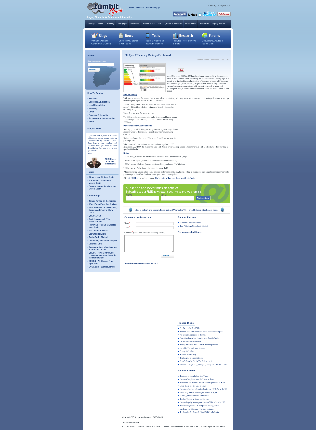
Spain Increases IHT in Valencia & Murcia (99, 220)
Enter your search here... (97, 61)
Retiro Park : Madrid (98, 237)
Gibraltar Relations (97, 234)
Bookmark (140, 7)
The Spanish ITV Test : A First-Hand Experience (199, 345)
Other (91, 112)
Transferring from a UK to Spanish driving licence (199, 405)
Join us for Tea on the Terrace (102, 201)
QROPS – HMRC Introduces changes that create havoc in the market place (102, 255)
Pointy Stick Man (187, 351)
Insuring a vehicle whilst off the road (194, 396)
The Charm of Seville (98, 230)
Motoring (93, 108)
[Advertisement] (205, 124)
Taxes (91, 122)
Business (93, 98)
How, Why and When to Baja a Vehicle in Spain (198, 392)
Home (131, 7)
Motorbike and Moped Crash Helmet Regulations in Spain (202, 382)
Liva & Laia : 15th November (102, 267)
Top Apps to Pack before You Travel (194, 376)
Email (127, 227)
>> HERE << (133, 178)
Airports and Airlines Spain (101, 177)
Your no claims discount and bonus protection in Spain (201, 331)
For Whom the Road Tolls (190, 328)
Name (127, 223)
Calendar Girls (95, 244)
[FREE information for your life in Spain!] (109, 18)
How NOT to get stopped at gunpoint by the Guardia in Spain (204, 364)
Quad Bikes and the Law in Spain (203, 210)
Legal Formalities (97, 105)
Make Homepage (153, 7)
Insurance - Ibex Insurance (190, 223)
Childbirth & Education (99, 102)
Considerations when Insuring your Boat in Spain (103, 248)
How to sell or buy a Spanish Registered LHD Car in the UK (160, 210)
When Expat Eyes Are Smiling (103, 204)
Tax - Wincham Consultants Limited (194, 226)
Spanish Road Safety (188, 354)
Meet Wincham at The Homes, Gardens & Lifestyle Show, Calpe (103, 210)
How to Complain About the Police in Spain (197, 379)
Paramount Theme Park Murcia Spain (100, 181)
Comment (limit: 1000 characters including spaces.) (144, 232)
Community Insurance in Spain (103, 240)
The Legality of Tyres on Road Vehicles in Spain (175, 178)
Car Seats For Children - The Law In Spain (196, 409)
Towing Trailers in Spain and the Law (194, 399)
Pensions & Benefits (98, 115)
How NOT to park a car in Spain (192, 348)
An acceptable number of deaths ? (193, 335)
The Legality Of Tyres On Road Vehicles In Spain (199, 412)
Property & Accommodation (102, 118)
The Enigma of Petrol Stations (191, 358)
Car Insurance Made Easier (190, 341)
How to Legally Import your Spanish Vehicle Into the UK (202, 402)
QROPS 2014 (95, 216)
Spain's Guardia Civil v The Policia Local (196, 361)
